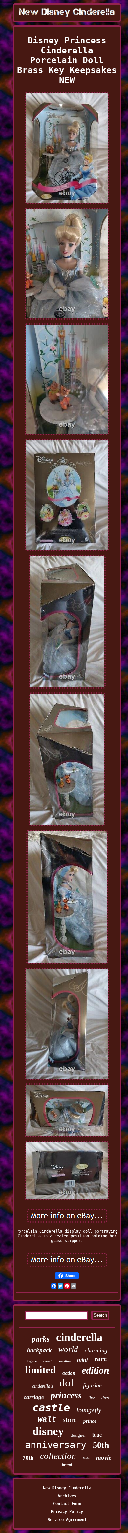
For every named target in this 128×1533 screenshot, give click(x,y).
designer (78, 1435)
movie (103, 1457)
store (70, 1419)
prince (89, 1421)
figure (32, 1361)
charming (96, 1350)
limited (40, 1370)
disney (48, 1431)
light (86, 1458)
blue (97, 1435)
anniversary (55, 1444)
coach (48, 1361)
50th (101, 1445)
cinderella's (42, 1386)
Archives (67, 1496)
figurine (92, 1385)
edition (95, 1370)
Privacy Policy (67, 1511)
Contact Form (67, 1503)
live (91, 1397)
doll (67, 1383)
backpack (39, 1350)
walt (47, 1419)
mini (82, 1360)
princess (66, 1395)
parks (41, 1339)
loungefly (88, 1410)
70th (28, 1458)
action (68, 1373)
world (68, 1349)
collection (58, 1456)
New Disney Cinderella (67, 1488)
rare (100, 1359)
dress (105, 1397)
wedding (65, 1361)
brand (67, 1464)
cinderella (79, 1337)
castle (51, 1408)
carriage (34, 1397)
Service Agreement (67, 1519)
